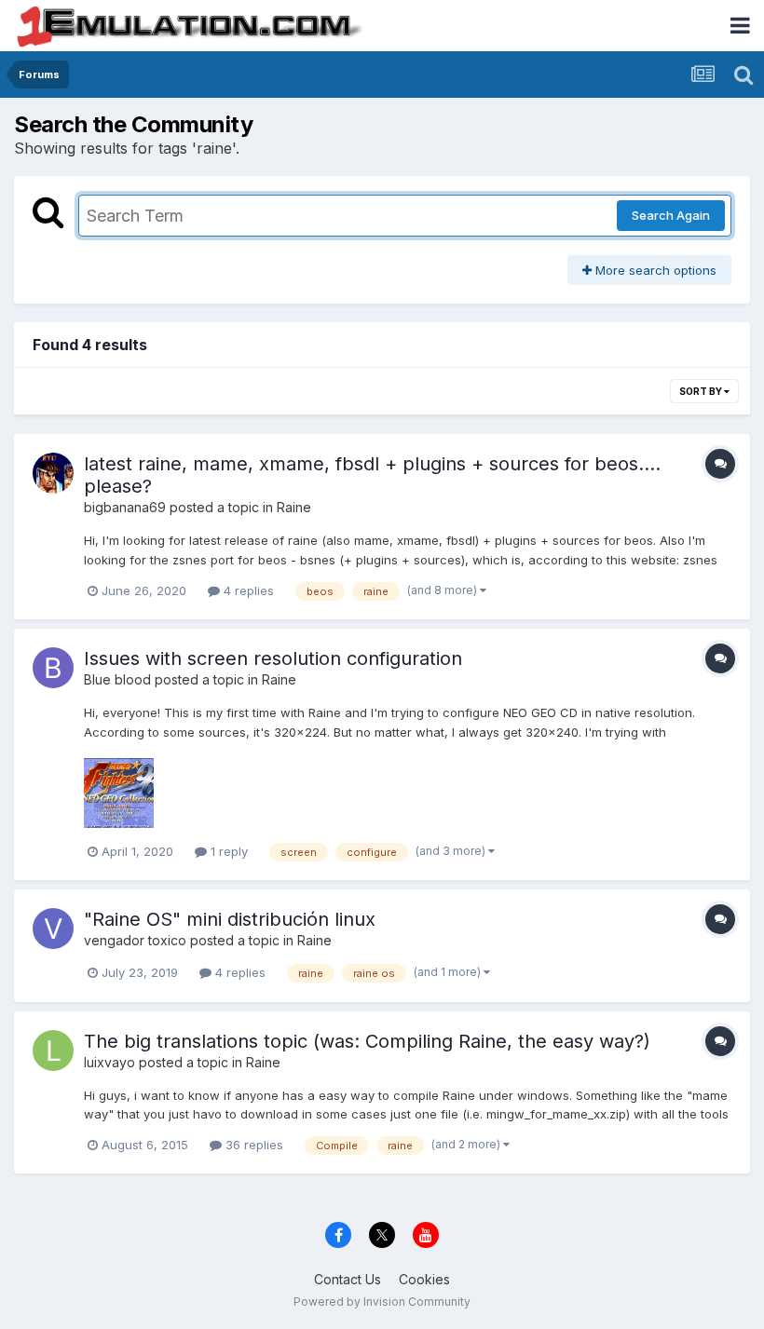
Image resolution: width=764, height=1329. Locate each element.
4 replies (247, 590)
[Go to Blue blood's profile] (53, 667)
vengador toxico (135, 940)
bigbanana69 (125, 507)
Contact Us (347, 1279)
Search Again (671, 215)
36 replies (252, 1144)
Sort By (701, 391)
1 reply (227, 851)
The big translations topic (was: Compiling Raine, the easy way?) (367, 1041)
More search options (654, 270)
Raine (294, 507)
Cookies (424, 1279)
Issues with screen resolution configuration (273, 658)
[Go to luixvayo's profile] (53, 1050)
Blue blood (117, 679)
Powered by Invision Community (382, 1302)
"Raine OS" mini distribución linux (229, 919)
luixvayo (109, 1062)
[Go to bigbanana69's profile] (53, 473)
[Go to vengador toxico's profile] (53, 928)
